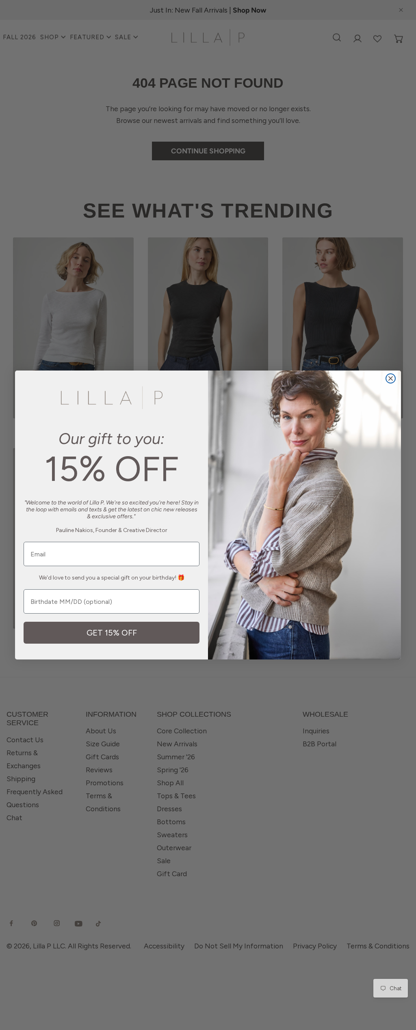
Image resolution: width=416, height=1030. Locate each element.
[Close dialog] (390, 378)
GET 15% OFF (112, 633)
